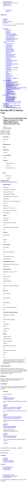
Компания (5, 18)
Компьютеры (9, 62)
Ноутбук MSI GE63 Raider (9, 427)
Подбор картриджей (10, 92)
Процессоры (9, 59)
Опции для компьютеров (12, 63)
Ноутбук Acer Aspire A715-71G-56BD (11, 408)
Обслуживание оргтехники (12, 88)
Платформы (8, 65)
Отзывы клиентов (10, 41)
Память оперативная (10, 56)
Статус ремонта (9, 91)
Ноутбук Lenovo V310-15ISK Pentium (11, 418)
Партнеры (8, 32)
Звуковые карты (9, 49)
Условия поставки (12, 181)
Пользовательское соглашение (10, 476)
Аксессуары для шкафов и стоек (13, 102)
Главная (5, 103)
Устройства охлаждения (11, 60)
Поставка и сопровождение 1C (13, 83)
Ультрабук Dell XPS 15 (8, 399)
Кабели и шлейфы (10, 50)
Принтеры (8, 79)
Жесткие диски (9, 48)
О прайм (8, 31)
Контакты (5, 22)
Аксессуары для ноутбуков (12, 67)
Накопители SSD (10, 55)
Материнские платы (10, 54)
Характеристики (4, 181)
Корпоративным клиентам (12, 38)
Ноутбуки (8, 68)
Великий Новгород (7, 1)
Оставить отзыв (9, 101)
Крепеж (8, 103)
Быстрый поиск (19, 23)
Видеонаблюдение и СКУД (12, 85)
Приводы (8, 58)
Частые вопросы (7, 477)
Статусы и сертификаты (11, 34)
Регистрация (9, 10)
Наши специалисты (10, 98)
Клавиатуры (9, 73)
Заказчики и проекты (11, 33)
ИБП (7, 72)
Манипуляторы (9, 75)
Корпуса (8, 53)
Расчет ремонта (9, 93)
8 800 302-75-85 (6, 4)
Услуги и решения (7, 21)
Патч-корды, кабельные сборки (13, 105)
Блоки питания (9, 45)
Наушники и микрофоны (12, 78)
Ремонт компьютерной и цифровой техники (16, 87)
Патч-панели (9, 106)
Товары (5, 20)
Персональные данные (8, 474)
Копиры (8, 74)
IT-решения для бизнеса (11, 82)
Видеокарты (9, 47)
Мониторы (8, 77)
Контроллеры (9, 51)
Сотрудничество (10, 37)
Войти (7, 11)
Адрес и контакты (10, 97)
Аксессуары (9, 44)
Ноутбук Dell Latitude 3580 (9, 437)
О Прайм (5, 458)
